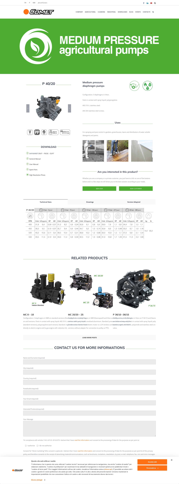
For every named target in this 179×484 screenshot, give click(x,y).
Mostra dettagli (36, 480)
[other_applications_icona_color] (147, 81)
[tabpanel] (89, 224)
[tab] (45, 201)
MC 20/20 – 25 (100, 286)
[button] (153, 12)
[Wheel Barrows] (134, 81)
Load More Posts (89, 338)
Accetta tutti (152, 462)
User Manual (33, 164)
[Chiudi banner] (171, 460)
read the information (81, 440)
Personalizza (151, 468)
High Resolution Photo (37, 175)
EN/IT (40, 153)
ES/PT (52, 153)
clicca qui (108, 469)
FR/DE (46, 153)
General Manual (35, 159)
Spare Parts (33, 170)
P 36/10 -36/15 (145, 286)
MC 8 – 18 (56, 286)
